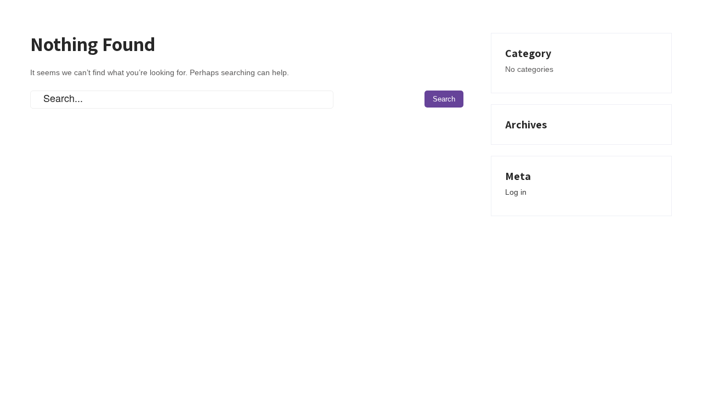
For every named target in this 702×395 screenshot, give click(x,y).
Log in (515, 192)
